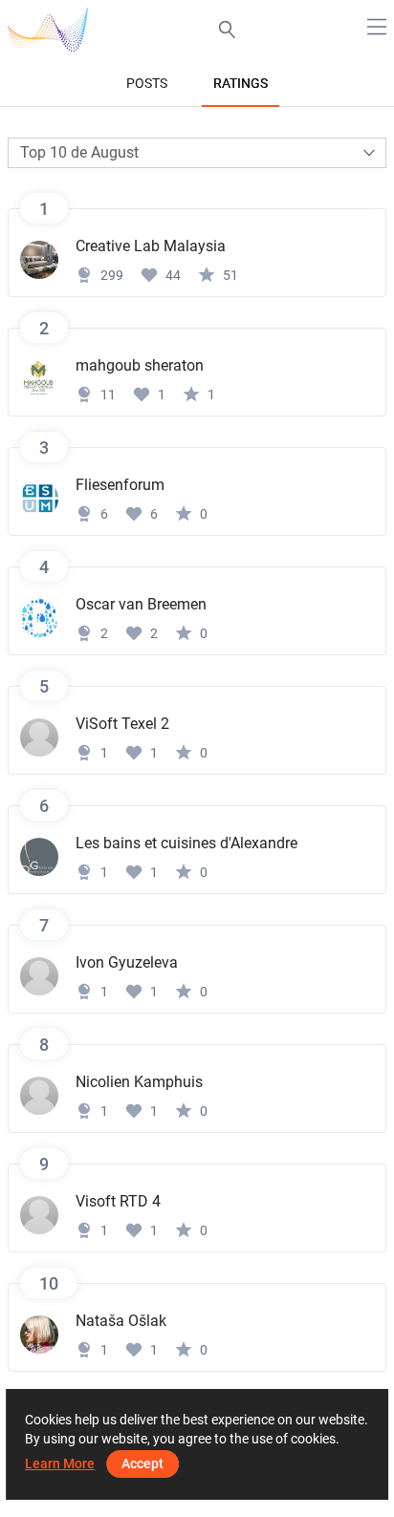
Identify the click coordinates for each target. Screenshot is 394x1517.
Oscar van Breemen (141, 604)
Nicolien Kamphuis (139, 1082)
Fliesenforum (120, 485)
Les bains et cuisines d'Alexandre (186, 843)
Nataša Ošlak (121, 1321)
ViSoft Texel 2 (122, 724)
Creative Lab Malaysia (151, 246)
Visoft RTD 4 (118, 1201)
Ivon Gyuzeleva (127, 962)
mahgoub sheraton (140, 365)
